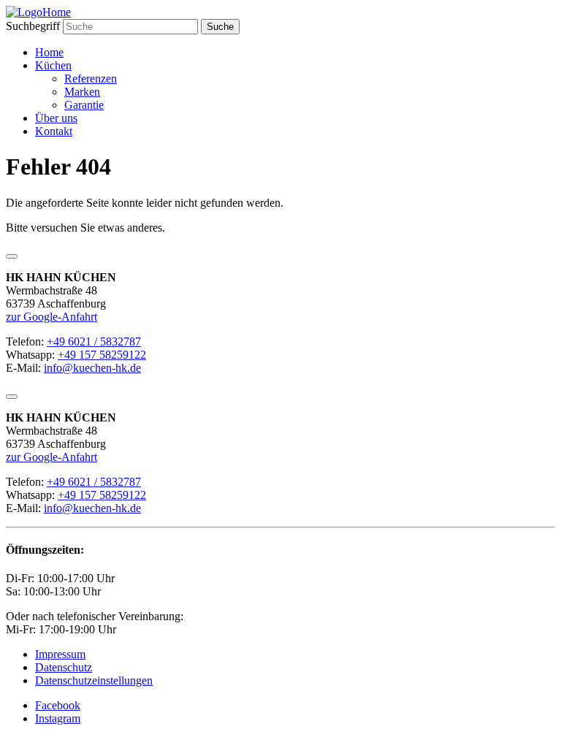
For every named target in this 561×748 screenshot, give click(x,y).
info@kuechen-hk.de (92, 368)
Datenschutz (63, 667)
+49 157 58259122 (102, 354)
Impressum (60, 654)
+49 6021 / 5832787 (94, 341)
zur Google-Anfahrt (51, 316)
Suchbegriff (33, 26)
